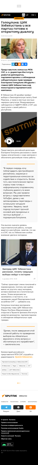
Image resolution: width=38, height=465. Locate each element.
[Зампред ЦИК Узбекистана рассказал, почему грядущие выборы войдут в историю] (19, 252)
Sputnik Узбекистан (23, 357)
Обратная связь (6, 439)
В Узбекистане (6, 366)
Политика (24, 374)
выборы (4, 370)
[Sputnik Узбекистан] (6, 16)
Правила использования (9, 422)
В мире (23, 402)
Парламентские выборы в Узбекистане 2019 (14, 362)
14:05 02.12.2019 (6, 36)
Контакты (12, 420)
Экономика (32, 402)
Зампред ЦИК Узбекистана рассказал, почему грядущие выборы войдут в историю (17, 272)
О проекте (4, 420)
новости (4, 402)
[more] (34, 279)
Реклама (18, 436)
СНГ (29, 366)
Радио (14, 366)
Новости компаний (7, 436)
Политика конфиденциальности (12, 425)
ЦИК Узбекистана (14, 370)
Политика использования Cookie (12, 428)
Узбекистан (22, 366)
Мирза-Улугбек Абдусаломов (10, 374)
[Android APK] (7, 444)
